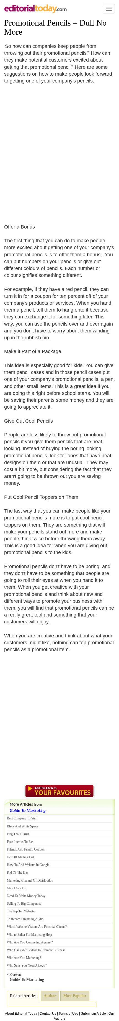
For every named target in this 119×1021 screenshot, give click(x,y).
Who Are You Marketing (23, 958)
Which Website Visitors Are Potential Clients (36, 927)
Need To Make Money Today (26, 896)
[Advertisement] (59, 150)
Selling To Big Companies (24, 904)
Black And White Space (22, 826)
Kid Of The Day (18, 872)
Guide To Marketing (28, 811)
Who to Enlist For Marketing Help (29, 935)
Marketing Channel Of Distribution (30, 880)
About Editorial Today (21, 1014)
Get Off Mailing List (20, 857)
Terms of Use (68, 1014)
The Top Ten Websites (21, 911)
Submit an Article (93, 1014)
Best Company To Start (22, 818)
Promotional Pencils (37, 22)
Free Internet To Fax (20, 842)
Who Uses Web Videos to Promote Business (36, 950)
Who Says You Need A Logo (26, 965)
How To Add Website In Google (28, 865)
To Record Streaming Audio (25, 919)
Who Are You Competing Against (29, 942)
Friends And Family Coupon (26, 849)
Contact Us (48, 1014)
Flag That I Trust (18, 834)
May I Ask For (17, 888)
